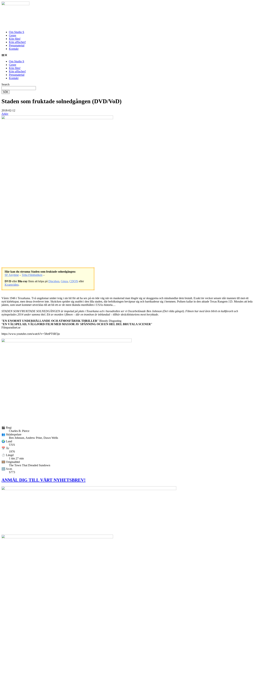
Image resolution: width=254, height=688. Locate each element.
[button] (127, 55)
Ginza (64, 281)
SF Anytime (12, 274)
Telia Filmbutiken (32, 274)
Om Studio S (16, 32)
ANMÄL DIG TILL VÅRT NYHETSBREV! (43, 480)
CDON (73, 281)
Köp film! (14, 38)
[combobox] (18, 88)
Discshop (53, 281)
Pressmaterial (16, 45)
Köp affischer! (17, 42)
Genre (12, 35)
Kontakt (13, 48)
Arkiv (4, 113)
